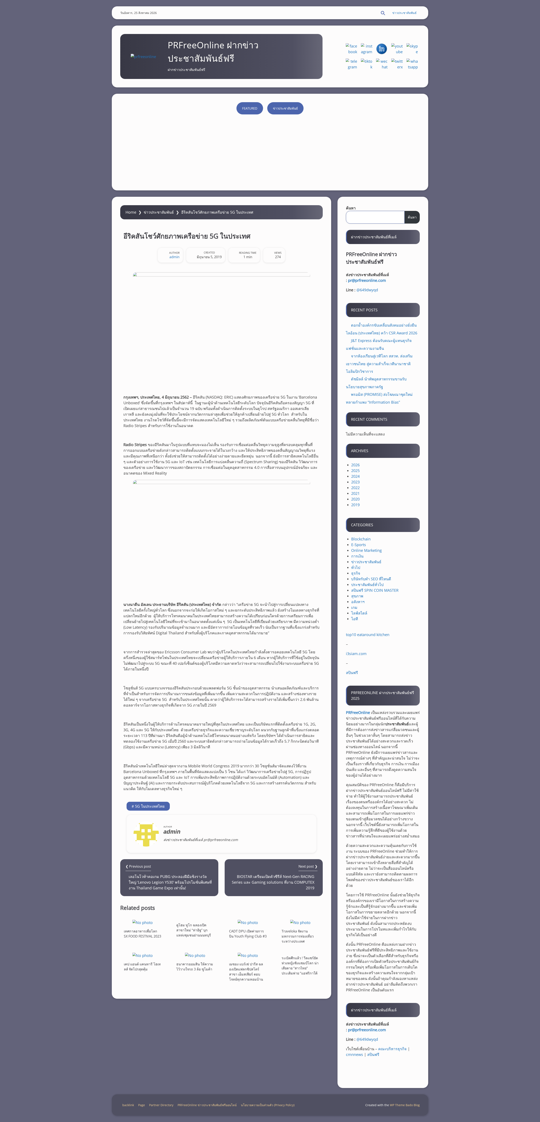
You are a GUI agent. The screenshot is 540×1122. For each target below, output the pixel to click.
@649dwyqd (367, 289)
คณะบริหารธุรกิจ (392, 1048)
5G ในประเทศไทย (150, 806)
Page (141, 1105)
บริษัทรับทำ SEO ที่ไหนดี (371, 578)
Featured (249, 108)
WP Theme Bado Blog (405, 1105)
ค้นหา (351, 207)
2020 (355, 499)
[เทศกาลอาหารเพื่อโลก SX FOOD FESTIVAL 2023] (143, 922)
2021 (355, 493)
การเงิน (357, 556)
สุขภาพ (357, 595)
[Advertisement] (270, 150)
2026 (355, 464)
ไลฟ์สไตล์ (359, 613)
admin (174, 257)
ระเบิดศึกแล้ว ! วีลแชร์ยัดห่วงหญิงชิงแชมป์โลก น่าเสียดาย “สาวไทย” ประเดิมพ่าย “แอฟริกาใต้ (300, 965)
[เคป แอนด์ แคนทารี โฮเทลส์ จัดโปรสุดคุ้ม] (143, 955)
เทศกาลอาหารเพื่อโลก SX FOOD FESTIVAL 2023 (142, 934)
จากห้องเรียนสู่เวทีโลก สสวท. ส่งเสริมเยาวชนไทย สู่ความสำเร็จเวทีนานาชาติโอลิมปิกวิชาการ (379, 363)
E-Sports (358, 544)
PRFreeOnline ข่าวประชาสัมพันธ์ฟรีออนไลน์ (207, 1105)
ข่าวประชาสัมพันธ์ (404, 13)
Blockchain (361, 538)
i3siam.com (356, 653)
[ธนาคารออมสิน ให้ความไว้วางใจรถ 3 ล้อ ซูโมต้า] (195, 955)
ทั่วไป (355, 567)
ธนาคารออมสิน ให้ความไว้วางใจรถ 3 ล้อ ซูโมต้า (194, 966)
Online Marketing (366, 550)
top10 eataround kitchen (367, 634)
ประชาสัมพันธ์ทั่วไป (367, 584)
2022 (355, 487)
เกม (354, 607)
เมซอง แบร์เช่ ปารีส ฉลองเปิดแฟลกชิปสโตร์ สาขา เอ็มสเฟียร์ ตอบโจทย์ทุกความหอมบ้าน (246, 972)
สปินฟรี (352, 672)
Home (131, 212)
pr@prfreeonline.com (367, 280)
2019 (355, 504)
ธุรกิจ (355, 573)
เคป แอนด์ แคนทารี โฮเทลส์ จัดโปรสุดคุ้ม (142, 966)
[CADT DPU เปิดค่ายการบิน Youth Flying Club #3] (248, 922)
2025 (355, 470)
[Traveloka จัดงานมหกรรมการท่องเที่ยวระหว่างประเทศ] (300, 922)
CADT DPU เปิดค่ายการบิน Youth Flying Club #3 (248, 934)
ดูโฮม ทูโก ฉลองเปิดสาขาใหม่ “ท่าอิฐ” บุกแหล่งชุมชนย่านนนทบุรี (193, 930)
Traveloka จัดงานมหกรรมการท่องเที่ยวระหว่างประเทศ (298, 936)
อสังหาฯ (357, 601)
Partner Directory (161, 1105)
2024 (355, 476)
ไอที (354, 618)
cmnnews (354, 1054)
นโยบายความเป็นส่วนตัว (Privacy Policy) (267, 1105)
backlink (128, 1105)
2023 (355, 481)
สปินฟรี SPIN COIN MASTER (374, 590)
